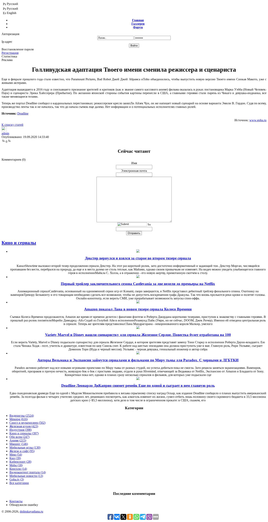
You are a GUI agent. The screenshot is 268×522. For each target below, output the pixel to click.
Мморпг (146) (18, 444)
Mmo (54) (15, 454)
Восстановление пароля (18, 49)
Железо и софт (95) (22, 451)
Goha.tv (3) (16, 479)
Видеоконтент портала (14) (27, 472)
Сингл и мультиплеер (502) (27, 422)
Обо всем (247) (19, 437)
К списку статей (12, 124)
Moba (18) (16, 465)
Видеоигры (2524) (21, 415)
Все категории (19, 483)
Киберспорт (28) (20, 461)
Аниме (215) (17, 440)
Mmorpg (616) (18, 419)
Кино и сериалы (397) (24, 433)
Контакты (16, 501)
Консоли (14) (18, 468)
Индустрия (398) (20, 429)
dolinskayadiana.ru (31, 511)
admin (5, 133)
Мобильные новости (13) (26, 476)
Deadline (22, 113)
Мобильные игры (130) (24, 447)
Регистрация (10, 53)
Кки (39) (15, 458)
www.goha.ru (257, 120)
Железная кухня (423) (23, 426)
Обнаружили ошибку (23, 504)
